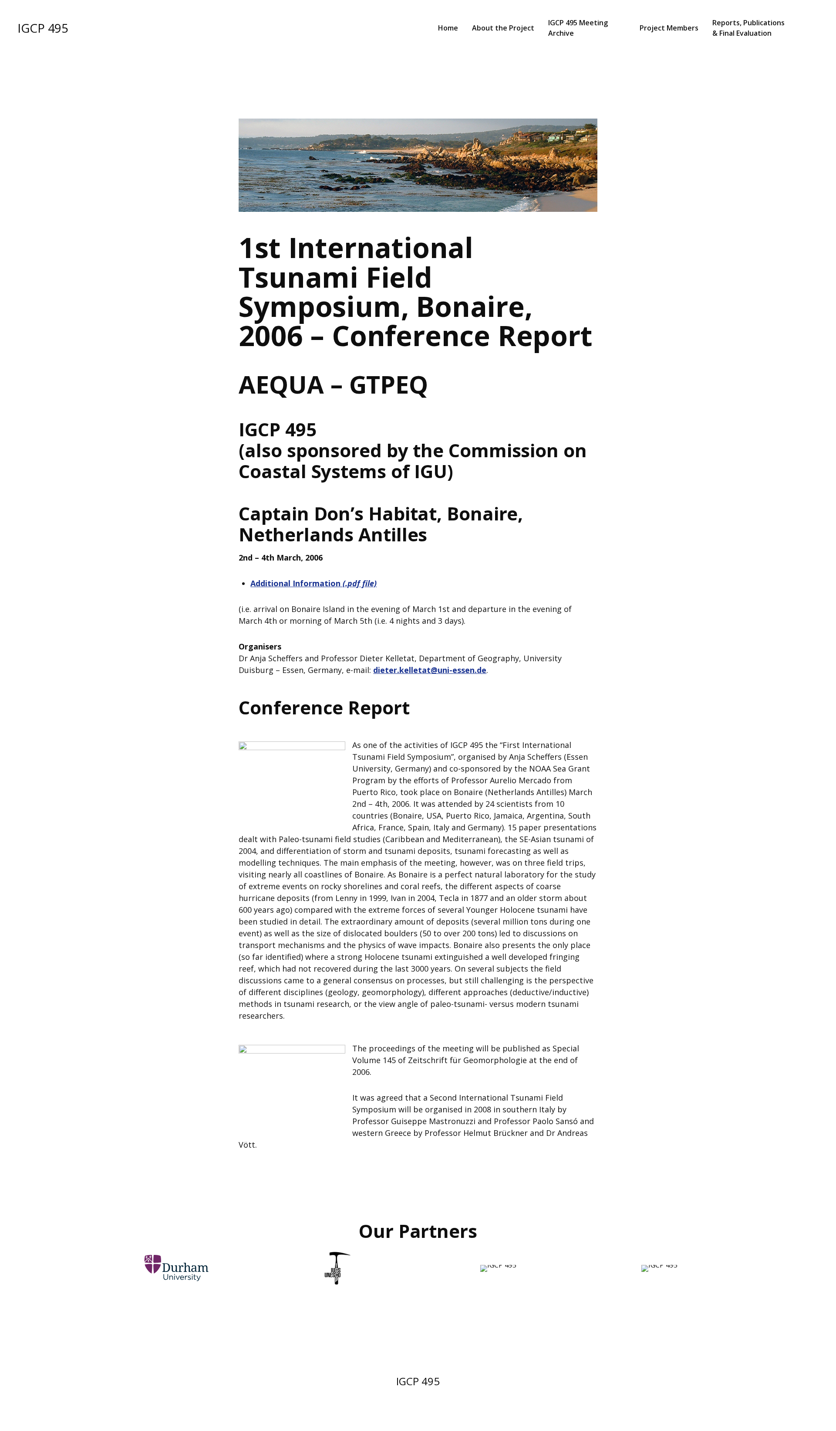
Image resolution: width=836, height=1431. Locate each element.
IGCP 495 (42, 28)
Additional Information (313, 583)
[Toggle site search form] (809, 28)
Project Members (669, 28)
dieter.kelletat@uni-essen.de (429, 670)
